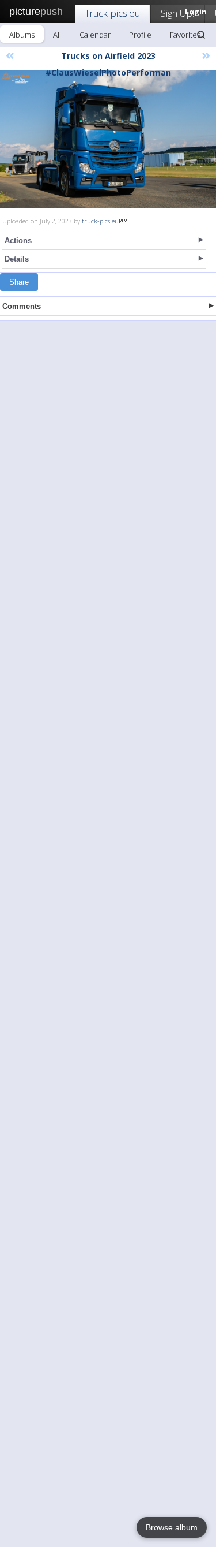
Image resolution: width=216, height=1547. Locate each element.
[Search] (201, 34)
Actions (18, 240)
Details (17, 259)
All (57, 34)
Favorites (185, 34)
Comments (21, 306)
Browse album (172, 1527)
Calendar (95, 34)
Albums (22, 34)
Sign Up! (177, 13)
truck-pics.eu (100, 221)
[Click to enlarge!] (108, 139)
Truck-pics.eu (112, 13)
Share (19, 282)
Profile (140, 34)
